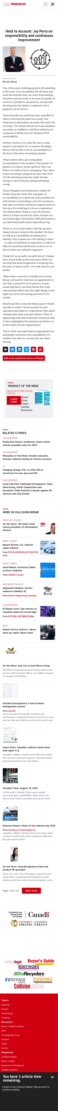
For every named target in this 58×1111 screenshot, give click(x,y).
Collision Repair (10, 438)
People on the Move (12, 520)
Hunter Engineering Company (22, 595)
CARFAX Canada (15, 574)
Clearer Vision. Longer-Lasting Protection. (27, 403)
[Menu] (52, 4)
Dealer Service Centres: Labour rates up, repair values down (19, 631)
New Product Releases (13, 584)
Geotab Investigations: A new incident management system (23, 705)
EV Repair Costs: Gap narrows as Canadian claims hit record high (20, 610)
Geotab (12, 710)
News (5, 626)
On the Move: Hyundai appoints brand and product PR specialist (25, 868)
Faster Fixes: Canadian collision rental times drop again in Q (26, 749)
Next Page (31, 890)
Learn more (13, 400)
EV (4, 466)
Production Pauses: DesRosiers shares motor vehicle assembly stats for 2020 (26, 443)
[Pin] (33, 349)
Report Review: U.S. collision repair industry (18, 546)
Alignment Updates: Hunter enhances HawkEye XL (17, 589)
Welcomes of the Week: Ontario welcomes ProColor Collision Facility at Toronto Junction (27, 457)
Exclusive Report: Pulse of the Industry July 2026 (29, 825)
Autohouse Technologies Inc (21, 830)
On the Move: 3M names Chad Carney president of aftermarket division (20, 527)
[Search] (45, 4)
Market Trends (10, 541)
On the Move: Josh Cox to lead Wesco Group (26, 665)
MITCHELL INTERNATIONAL (21, 616)
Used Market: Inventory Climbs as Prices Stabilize (19, 569)
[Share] (12, 349)
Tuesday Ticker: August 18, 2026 (20, 788)
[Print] (5, 349)
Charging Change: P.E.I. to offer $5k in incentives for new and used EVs (23, 471)
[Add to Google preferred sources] (40, 349)
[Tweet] (26, 349)
